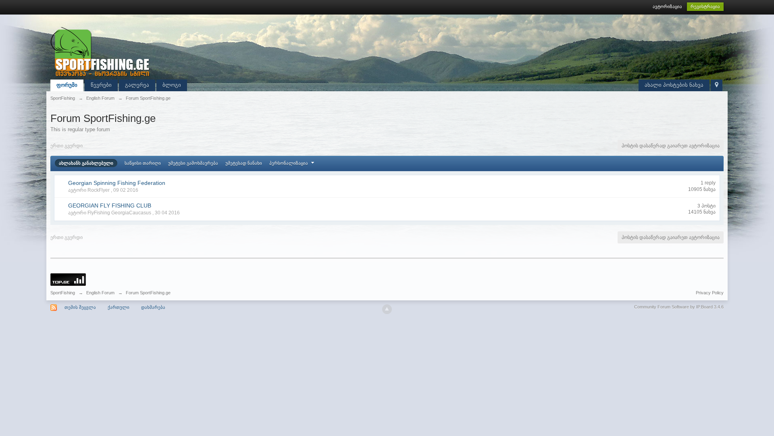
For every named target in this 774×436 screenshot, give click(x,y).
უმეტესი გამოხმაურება (193, 163)
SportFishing (62, 292)
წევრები (101, 85)
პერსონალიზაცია (289, 163)
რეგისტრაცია (705, 6)
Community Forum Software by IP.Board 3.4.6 (679, 306)
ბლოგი (171, 85)
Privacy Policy (710, 292)
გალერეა (137, 85)
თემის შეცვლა (80, 307)
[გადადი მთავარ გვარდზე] (100, 52)
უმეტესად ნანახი (243, 163)
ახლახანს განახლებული (86, 163)
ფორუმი (66, 85)
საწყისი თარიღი (143, 163)
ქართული (118, 307)
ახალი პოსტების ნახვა (674, 85)
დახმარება (153, 307)
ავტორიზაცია (667, 6)
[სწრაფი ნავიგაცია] (716, 85)
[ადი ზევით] (387, 309)
